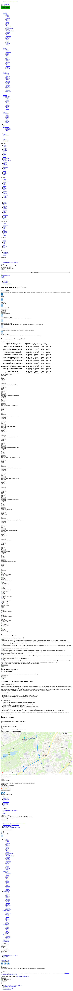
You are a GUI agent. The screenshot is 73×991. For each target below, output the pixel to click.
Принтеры (5, 804)
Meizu (7, 24)
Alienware (8, 52)
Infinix (7, 22)
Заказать (3, 311)
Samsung (8, 37)
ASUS (7, 16)
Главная (5, 280)
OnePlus (8, 32)
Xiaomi (8, 43)
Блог (4, 813)
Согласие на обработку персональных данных (14, 823)
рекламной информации (23, 976)
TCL (7, 39)
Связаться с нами (5, 787)
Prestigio (8, 85)
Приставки (6, 803)
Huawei (8, 20)
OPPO (7, 33)
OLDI (7, 109)
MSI (7, 63)
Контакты (5, 812)
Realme (8, 34)
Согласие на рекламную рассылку (11, 827)
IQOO (7, 23)
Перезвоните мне (35, 272)
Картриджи (6, 805)
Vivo (7, 42)
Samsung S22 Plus (7, 283)
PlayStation (8, 129)
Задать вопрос (4, 664)
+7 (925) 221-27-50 (5, 960)
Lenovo (8, 62)
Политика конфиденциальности (11, 825)
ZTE (7, 45)
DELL (7, 55)
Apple (7, 15)
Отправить (3, 676)
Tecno (7, 41)
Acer (7, 50)
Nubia (7, 29)
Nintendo (8, 128)
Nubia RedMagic (10, 30)
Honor (7, 19)
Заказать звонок (5, 7)
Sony (7, 38)
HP (7, 58)
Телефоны (5, 281)
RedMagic (8, 36)
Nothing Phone (9, 28)
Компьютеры (6, 800)
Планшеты (8, 91)
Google (8, 18)
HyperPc (8, 105)
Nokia (7, 27)
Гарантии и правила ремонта (10, 1)
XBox (7, 130)
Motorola (8, 25)
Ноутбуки (5, 798)
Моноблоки (6, 802)
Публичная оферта (7, 826)
